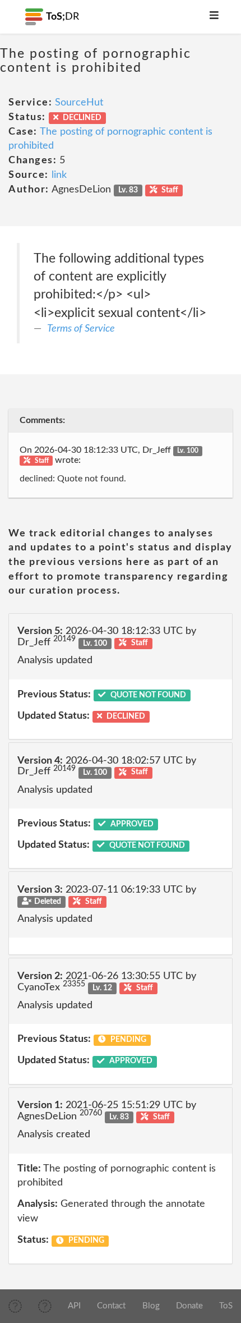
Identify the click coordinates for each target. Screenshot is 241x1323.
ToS (226, 1306)
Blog (151, 1306)
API (74, 1306)
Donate (189, 1306)
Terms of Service (81, 329)
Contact (111, 1306)
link (59, 175)
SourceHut (79, 103)
